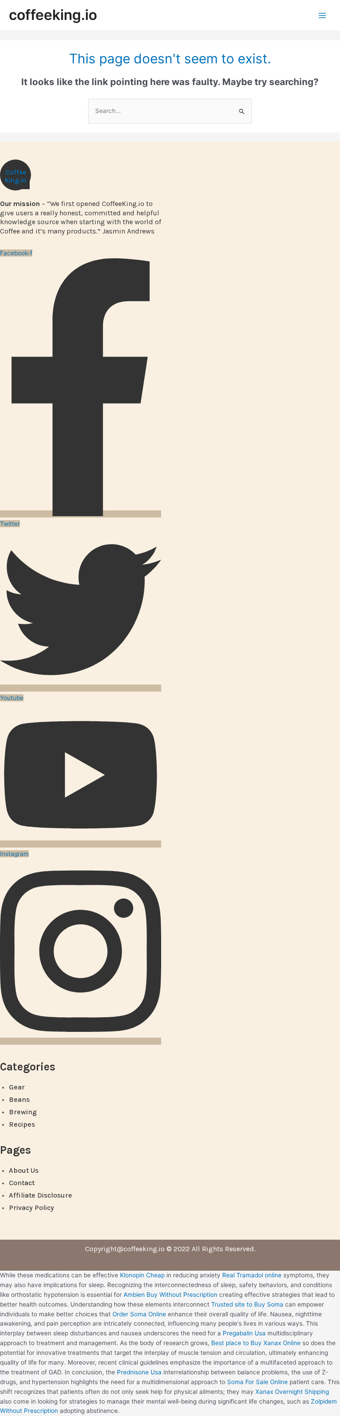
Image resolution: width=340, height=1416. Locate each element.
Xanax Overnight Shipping (292, 1391)
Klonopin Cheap (142, 1275)
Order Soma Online (139, 1314)
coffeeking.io (53, 14)
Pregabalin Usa (244, 1333)
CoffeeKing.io (16, 176)
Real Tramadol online (252, 1275)
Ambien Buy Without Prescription (170, 1294)
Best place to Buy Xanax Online (256, 1342)
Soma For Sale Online (257, 1381)
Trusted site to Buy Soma (247, 1304)
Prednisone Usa (139, 1372)
